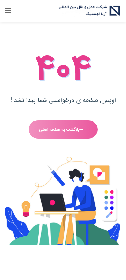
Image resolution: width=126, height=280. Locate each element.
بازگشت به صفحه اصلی (59, 129)
